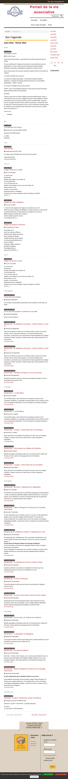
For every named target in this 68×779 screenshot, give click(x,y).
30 (62, 62)
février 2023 (53, 52)
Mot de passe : (48, 749)
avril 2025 (53, 34)
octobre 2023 (54, 43)
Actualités (43, 20)
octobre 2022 (54, 57)
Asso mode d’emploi (38, 25)
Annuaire (34, 20)
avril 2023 (53, 49)
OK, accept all (48, 774)
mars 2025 (53, 37)
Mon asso (50, 1)
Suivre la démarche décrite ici (33, 743)
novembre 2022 (54, 55)
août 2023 (53, 46)
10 (55, 62)
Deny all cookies (61, 774)
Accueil (7, 31)
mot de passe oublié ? (50, 755)
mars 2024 (53, 40)
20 (58, 62)
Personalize (34, 776)
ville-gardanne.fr (59, 1)
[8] (55, 65)
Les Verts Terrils (8, 341)
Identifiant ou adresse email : (50, 741)
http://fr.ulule (7, 111)
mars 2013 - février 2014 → (40, 715)
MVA (50, 25)
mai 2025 (53, 31)
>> (61, 16)
